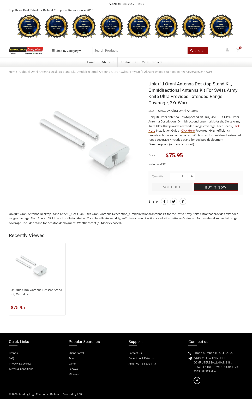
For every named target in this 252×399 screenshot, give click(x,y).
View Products (152, 62)
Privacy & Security (20, 363)
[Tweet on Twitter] (173, 201)
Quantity (158, 176)
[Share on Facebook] (164, 201)
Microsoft (74, 374)
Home (91, 62)
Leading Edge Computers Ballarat (39, 394)
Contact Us (128, 62)
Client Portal (76, 353)
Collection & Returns (141, 358)
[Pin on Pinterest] (182, 201)
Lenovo (73, 369)
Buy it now (215, 187)
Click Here (188, 130)
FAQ (11, 358)
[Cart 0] (238, 50)
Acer (71, 358)
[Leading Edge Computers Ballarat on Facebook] (197, 380)
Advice (106, 62)
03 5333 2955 (224, 353)
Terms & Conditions (21, 369)
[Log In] (227, 50)
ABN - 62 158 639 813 (142, 363)
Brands (13, 353)
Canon (73, 363)
